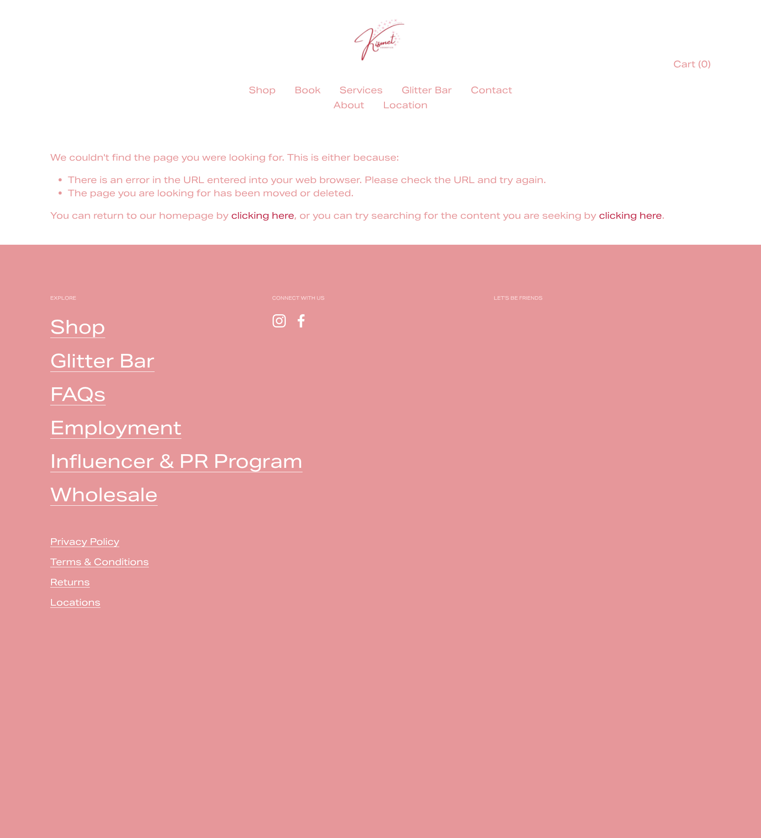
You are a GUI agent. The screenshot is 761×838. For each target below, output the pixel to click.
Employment (115, 427)
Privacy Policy (84, 542)
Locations (75, 602)
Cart (692, 64)
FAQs (78, 394)
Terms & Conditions (99, 562)
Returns (70, 582)
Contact (491, 90)
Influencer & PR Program (176, 461)
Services (361, 90)
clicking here (262, 215)
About (348, 105)
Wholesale (104, 494)
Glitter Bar (427, 90)
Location (405, 105)
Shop (262, 90)
